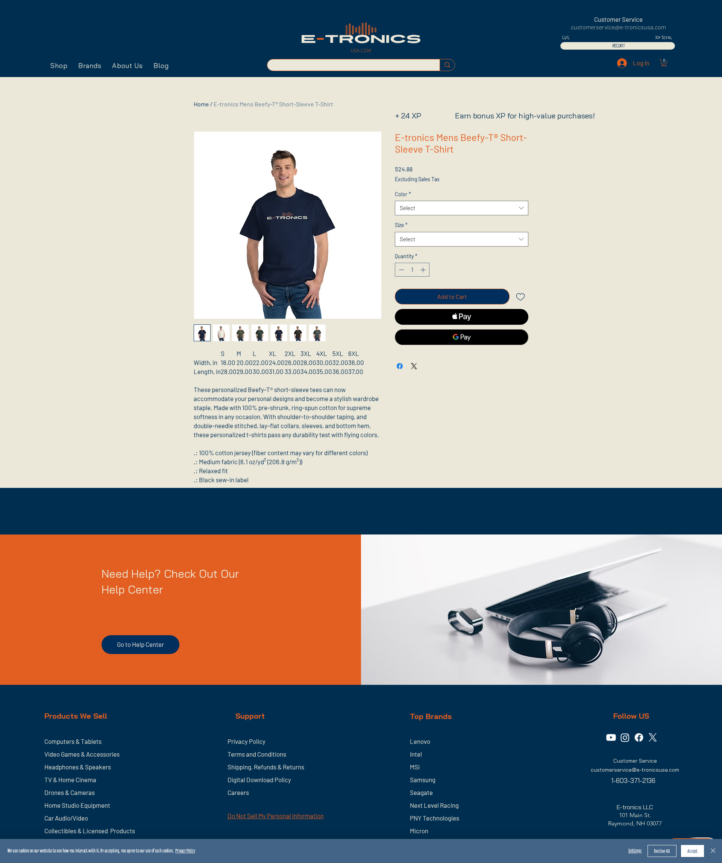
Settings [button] (635, 851)
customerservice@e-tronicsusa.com (618, 26)
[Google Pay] (461, 337)
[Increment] (423, 269)
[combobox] (461, 208)
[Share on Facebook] (399, 366)
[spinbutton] (412, 269)
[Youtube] (611, 737)
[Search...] (447, 65)
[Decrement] (400, 269)
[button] (59, 66)
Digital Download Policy (259, 779)
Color (403, 194)
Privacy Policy (185, 851)
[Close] (712, 851)
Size (401, 225)
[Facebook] (639, 737)
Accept (692, 851)
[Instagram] (625, 737)
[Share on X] (414, 366)
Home (201, 103)
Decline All (662, 851)
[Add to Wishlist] (520, 296)
